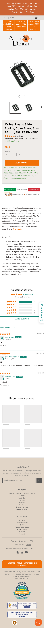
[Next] (24, 96)
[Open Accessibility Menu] (14, 622)
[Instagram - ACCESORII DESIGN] (22, 552)
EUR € (12, 18)
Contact (22, 534)
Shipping (22, 502)
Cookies (22, 532)
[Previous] (19, 96)
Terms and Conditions (22, 527)
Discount (22, 496)
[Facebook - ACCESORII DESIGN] (17, 552)
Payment (22, 500)
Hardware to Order (22, 507)
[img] (5, 334)
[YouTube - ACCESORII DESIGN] (26, 552)
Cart (39, 18)
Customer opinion (22, 522)
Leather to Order (22, 509)
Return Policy (22, 505)
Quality (22, 525)
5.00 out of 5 (28, 295)
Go (39, 480)
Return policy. (18, 229)
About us (22, 520)
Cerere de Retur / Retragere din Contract (22, 564)
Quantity (8, 151)
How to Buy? (22, 498)
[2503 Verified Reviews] (22, 600)
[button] (10, 136)
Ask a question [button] (22, 319)
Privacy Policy (22, 529)
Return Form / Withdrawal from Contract (22, 493)
